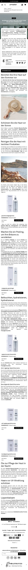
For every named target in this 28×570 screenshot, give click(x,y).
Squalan (21, 390)
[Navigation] (2, 5)
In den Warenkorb (18, 220)
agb (13, 530)
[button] (5, 4)
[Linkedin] (15, 557)
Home (5, 8)
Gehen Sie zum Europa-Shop (14, 540)
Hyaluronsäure (13, 390)
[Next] (26, 564)
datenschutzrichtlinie (20, 530)
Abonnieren (22, 553)
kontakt (4, 530)
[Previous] (1, 564)
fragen (9, 530)
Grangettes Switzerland (10, 532)
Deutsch (14, 542)
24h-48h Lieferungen (14, 1)
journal (9, 8)
